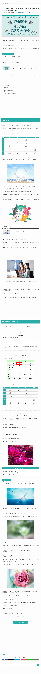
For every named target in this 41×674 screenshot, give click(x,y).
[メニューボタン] (1, 1)
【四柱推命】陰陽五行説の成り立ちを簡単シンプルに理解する (23, 231)
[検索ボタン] (39, 1)
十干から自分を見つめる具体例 (10, 93)
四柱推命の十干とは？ (8, 85)
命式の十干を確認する (9, 90)
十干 (19, 12)
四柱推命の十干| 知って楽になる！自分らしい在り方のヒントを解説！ (24, 68)
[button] (5, 659)
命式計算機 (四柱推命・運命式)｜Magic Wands (13, 342)
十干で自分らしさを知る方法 (9, 87)
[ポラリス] (20, 1)
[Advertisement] (20, 106)
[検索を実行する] (38, 665)
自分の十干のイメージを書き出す (10, 91)
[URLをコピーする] (36, 659)
